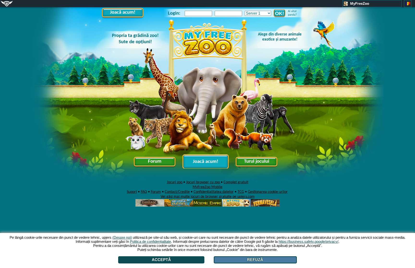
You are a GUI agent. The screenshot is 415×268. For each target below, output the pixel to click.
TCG (241, 192)
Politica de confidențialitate (150, 241)
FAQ (144, 192)
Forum (154, 161)
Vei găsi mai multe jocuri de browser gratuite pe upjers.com (208, 197)
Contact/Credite (177, 192)
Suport (132, 192)
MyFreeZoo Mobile (207, 187)
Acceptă (161, 260)
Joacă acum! (122, 12)
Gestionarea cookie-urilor (268, 192)
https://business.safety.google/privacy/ (308, 241)
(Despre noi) (122, 237)
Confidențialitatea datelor (214, 192)
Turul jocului (256, 161)
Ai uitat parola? (292, 13)
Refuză (255, 260)
